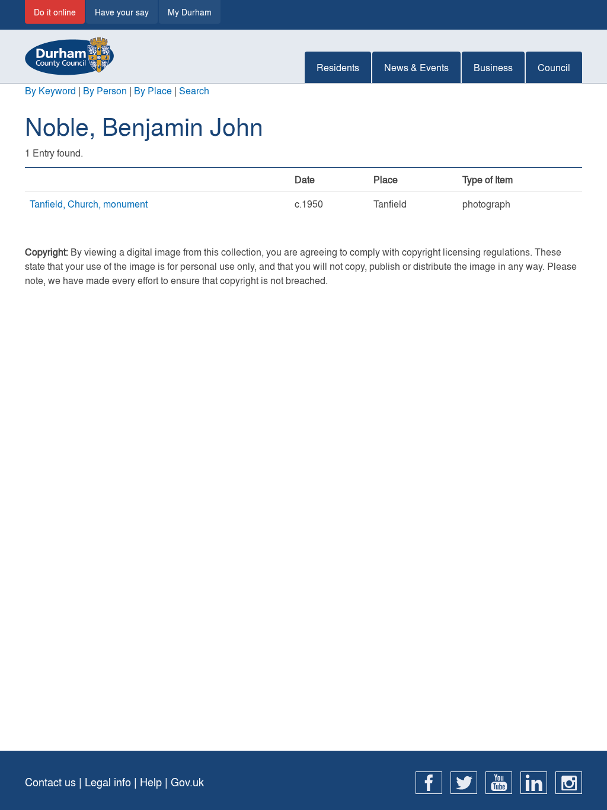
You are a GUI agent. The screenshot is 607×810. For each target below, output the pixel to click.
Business (493, 67)
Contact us (50, 781)
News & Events (416, 67)
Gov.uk (187, 781)
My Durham (190, 12)
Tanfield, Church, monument (89, 204)
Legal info (108, 781)
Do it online (55, 12)
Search (194, 90)
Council (554, 67)
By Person (105, 90)
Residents (338, 67)
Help (151, 781)
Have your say (122, 12)
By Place (153, 90)
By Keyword (50, 90)
